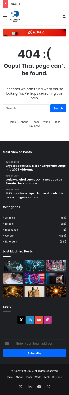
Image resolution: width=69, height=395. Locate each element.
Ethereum (11, 241)
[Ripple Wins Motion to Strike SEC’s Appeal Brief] (35, 291)
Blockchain (12, 229)
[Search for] (64, 17)
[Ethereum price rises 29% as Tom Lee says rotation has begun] (13, 265)
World (46, 121)
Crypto (9, 235)
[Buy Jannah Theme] (34, 32)
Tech (57, 121)
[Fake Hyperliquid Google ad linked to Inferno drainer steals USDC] (35, 265)
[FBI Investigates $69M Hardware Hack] (56, 278)
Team (35, 121)
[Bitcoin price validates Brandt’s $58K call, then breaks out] (56, 291)
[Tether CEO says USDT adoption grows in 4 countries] (35, 278)
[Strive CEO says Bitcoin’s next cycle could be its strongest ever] (56, 265)
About (24, 121)
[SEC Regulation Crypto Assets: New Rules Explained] (13, 278)
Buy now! (34, 125)
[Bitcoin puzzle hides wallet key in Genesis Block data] (13, 291)
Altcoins (10, 217)
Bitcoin (9, 223)
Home (12, 121)
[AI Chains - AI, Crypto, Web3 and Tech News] (15, 16)
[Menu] (5, 17)
